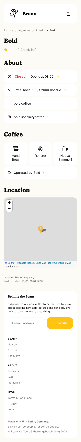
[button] (40, 229)
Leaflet (11, 262)
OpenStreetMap (62, 262)
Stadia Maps (26, 262)
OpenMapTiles (43, 262)
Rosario (39, 30)
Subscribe (59, 323)
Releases (13, 371)
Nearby (12, 344)
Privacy (12, 403)
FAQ (10, 377)
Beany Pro (14, 355)
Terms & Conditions (20, 397)
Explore (8, 30)
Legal (11, 409)
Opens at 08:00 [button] (42, 76)
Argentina (24, 30)
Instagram (14, 382)
